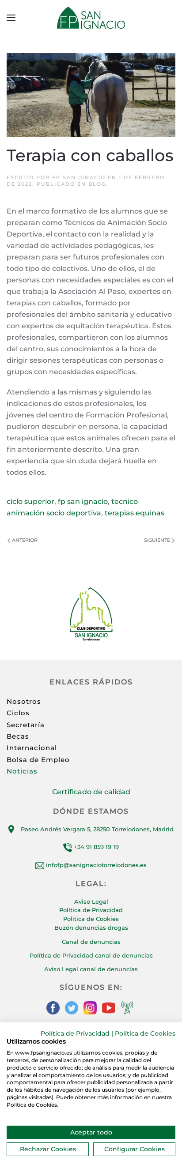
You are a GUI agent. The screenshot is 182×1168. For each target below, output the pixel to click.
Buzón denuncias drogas (91, 927)
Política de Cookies (91, 918)
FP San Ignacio (79, 177)
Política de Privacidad (91, 909)
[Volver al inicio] (91, 17)
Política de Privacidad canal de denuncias (91, 955)
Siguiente (157, 540)
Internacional (32, 748)
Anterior (25, 540)
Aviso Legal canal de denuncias (91, 969)
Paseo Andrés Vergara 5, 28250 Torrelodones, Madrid (97, 829)
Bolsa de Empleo (38, 759)
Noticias (22, 771)
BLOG (97, 184)
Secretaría (26, 725)
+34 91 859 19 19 (95, 846)
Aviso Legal (91, 901)
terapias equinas (134, 513)
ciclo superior (30, 501)
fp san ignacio (83, 501)
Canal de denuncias (91, 941)
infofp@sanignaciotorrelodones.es (96, 864)
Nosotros (24, 701)
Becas (18, 736)
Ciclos (18, 713)
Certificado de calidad (91, 792)
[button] (11, 17)
